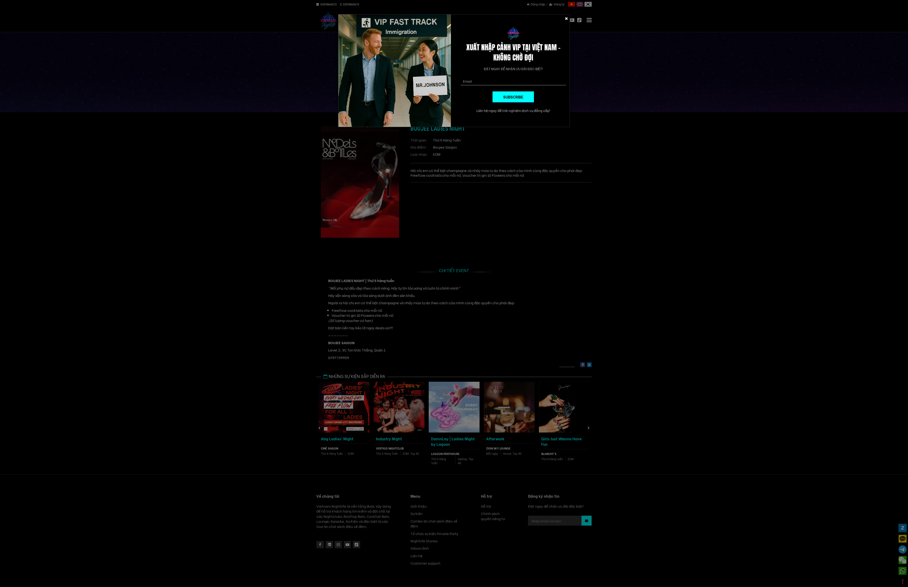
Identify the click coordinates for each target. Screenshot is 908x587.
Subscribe (513, 96)
